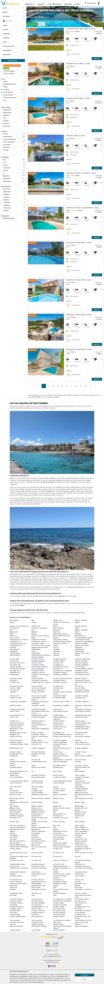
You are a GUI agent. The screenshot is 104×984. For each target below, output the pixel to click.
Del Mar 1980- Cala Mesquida (40, 728)
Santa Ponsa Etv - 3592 (38, 885)
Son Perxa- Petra (36, 908)
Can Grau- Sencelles (37, 668)
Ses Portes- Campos (81, 893)
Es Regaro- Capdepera (38, 748)
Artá (32, 630)
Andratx (55, 626)
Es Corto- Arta (79, 734)
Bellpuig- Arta (14, 632)
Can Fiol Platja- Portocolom (39, 667)
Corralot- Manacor (80, 725)
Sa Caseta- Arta (36, 856)
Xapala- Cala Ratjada (81, 926)
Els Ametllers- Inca (58, 732)
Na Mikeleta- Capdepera (17, 816)
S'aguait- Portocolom (59, 845)
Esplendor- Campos (59, 754)
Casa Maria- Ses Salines (38, 709)
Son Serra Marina (80, 912)
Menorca (53, 478)
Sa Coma (77, 856)
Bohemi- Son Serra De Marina (40, 636)
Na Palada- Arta (36, 816)
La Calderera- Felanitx (59, 777)
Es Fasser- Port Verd (16, 736)
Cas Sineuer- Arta (80, 697)
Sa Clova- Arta (57, 856)
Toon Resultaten (13, 60)
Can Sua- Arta (79, 686)
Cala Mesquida (35, 649)
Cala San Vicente (15, 653)
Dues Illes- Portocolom (81, 728)
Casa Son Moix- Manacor (60, 711)
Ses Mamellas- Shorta (16, 893)
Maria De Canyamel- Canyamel (40, 798)
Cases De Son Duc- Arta (17, 715)
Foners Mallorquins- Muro (39, 761)
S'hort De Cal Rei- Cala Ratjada (19, 847)
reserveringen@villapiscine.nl (52, 956)
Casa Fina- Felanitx (15, 705)
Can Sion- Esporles (37, 686)
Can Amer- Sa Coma (37, 659)
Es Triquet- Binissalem (38, 752)
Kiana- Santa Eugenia (16, 777)
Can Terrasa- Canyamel (38, 688)
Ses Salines (13, 895)
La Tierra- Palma (80, 781)
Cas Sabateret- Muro (59, 697)
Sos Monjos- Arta (80, 914)
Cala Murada (13, 651)
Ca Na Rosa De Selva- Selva (18, 643)
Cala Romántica (79, 651)
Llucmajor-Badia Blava (81, 788)
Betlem (77, 632)
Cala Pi (33, 651)
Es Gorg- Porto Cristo (16, 740)
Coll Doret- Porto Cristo (17, 723)
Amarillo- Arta (35, 626)
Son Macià (78, 905)
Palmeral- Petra (14, 821)
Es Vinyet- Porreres (81, 752)
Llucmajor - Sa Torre (59, 788)
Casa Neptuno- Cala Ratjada (83, 709)
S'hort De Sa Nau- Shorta (39, 847)
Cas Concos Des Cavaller (39, 696)
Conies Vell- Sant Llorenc (39, 725)
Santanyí (77, 885)
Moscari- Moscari (15, 812)
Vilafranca (78, 924)
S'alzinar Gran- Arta (81, 845)
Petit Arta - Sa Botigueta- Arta (40, 827)
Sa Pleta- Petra (35, 872)
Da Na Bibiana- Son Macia (82, 727)
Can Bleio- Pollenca (59, 661)
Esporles (77, 754)
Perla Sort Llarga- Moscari (18, 827)
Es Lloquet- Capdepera (60, 740)
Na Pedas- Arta (57, 816)
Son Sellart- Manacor (37, 912)
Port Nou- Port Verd (81, 833)
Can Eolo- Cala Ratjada (82, 665)
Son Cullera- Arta (80, 901)
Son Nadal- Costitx (15, 908)
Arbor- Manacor (14, 628)
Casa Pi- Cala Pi (14, 711)
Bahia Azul (56, 630)
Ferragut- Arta (35, 759)
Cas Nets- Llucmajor (16, 697)
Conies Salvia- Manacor (17, 725)
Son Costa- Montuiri (37, 901)
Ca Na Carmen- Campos (60, 639)
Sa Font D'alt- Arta (58, 864)
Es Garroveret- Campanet (82, 736)
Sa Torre (34, 876)
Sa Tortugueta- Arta (16, 879)
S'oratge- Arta (57, 848)
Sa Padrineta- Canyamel (82, 866)
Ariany (77, 628)
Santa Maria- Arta (80, 883)
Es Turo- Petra (57, 752)
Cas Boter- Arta (14, 696)
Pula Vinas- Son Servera (38, 841)
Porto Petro (78, 837)
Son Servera (35, 914)
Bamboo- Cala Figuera (81, 630)
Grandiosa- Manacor (16, 767)
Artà (11, 630)
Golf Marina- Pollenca (59, 765)
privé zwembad (19, 605)
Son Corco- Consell (15, 901)
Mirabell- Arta (57, 806)
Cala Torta (56, 653)
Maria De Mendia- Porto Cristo (84, 798)
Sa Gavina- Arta (14, 866)
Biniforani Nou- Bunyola (60, 634)
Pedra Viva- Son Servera (17, 825)
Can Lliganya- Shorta (37, 670)
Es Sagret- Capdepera (81, 748)
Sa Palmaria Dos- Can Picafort (19, 868)
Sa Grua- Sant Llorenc (38, 866)
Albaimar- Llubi (57, 620)
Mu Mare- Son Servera (38, 812)
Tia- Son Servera (15, 920)
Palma (76, 817)
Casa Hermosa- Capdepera (61, 705)
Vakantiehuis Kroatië (52, 962)
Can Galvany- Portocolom (60, 667)
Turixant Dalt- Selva (37, 922)
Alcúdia (33, 622)
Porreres (12, 833)
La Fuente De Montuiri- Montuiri (62, 781)
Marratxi (55, 802)
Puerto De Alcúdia (58, 839)
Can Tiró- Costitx (80, 688)
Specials (41, 4)
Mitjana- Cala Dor (15, 808)
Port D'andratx (57, 833)
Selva (54, 887)
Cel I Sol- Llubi (14, 717)
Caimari (55, 645)
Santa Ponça (13, 885)
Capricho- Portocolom (38, 692)
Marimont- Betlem (36, 802)
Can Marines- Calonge (60, 672)
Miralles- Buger (79, 806)
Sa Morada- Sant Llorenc (60, 866)
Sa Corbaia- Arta (36, 860)
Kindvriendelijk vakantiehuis (52, 960)
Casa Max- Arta (58, 709)
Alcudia (12, 622)
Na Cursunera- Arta (37, 814)
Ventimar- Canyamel (37, 924)
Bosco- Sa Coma (15, 637)
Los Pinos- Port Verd (16, 792)
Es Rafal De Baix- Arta (16, 748)
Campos (77, 655)
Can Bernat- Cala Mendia (82, 659)
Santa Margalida (36, 883)
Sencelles (13, 889)
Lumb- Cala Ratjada (37, 792)
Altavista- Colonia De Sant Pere (19, 626)
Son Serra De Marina (59, 912)
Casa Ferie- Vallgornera (82, 701)
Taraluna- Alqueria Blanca (18, 916)
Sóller (23, 500)
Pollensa (12, 831)
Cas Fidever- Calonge (81, 696)
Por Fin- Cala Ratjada (81, 831)
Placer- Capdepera (80, 827)
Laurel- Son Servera (16, 783)
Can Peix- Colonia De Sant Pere (62, 678)
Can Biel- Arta (14, 661)
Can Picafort (13, 680)
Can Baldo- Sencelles (59, 659)
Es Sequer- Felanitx (15, 752)
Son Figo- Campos (58, 903)
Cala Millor (56, 649)
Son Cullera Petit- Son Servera (62, 901)
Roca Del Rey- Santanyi (60, 843)
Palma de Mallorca (49, 482)
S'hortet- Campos (15, 848)
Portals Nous (79, 835)
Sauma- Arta (13, 887)
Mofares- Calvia (36, 808)
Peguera (34, 825)
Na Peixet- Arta (79, 816)
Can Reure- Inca (14, 682)
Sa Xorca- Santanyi (15, 881)
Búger (33, 637)
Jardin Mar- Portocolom (38, 775)
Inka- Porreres (57, 771)
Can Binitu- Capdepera (38, 661)
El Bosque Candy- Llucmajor (18, 732)
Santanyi (55, 885)
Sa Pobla (55, 872)
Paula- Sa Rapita (80, 821)
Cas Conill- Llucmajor (59, 696)
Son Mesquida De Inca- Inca (39, 907)
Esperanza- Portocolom (38, 754)
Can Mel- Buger (14, 674)
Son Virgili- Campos (59, 914)
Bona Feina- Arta (80, 636)
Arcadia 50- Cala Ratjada (39, 628)
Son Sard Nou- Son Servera (83, 910)
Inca (32, 771)
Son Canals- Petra (36, 899)
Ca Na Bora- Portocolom (38, 639)
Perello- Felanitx (80, 825)
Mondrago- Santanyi (16, 810)
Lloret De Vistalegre (37, 786)
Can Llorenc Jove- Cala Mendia (62, 670)
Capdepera (49, 491)
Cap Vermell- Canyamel (82, 690)
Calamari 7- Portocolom (82, 653)
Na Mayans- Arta (80, 814)
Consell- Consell (58, 725)
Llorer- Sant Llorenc (16, 786)
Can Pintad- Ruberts (59, 680)
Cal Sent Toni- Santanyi (82, 645)
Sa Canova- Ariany (37, 852)
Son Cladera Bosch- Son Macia (62, 899)
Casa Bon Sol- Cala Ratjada (18, 701)
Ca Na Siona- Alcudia (37, 643)
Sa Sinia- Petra (79, 874)
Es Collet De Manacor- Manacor (62, 734)
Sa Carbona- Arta (58, 852)
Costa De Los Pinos (15, 727)
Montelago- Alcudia (37, 810)
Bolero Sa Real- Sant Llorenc (61, 636)
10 (86, 386)
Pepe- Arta (56, 825)
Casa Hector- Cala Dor (38, 705)
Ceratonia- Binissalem (38, 717)
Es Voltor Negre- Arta (16, 754)
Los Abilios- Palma (36, 790)
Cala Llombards (14, 649)
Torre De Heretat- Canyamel (61, 920)
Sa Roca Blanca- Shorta (38, 874)
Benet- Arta (56, 632)
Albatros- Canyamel (81, 620)
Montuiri (55, 810)
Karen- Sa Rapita (80, 775)
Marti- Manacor (14, 806)
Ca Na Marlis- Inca (15, 641)
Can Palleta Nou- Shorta (82, 674)
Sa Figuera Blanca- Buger (17, 864)
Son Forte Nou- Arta (81, 903)
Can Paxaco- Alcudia (16, 678)
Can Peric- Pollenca (81, 678)
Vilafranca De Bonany (16, 926)
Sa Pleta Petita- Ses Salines (18, 872)
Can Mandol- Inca (15, 672)
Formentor (78, 761)
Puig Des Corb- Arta (81, 839)
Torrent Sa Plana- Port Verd (83, 920)
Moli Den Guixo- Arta (81, 808)
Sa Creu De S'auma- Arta (60, 860)
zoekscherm (61, 596)
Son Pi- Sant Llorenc (59, 908)
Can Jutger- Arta (15, 670)
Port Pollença (14, 835)
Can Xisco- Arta (14, 690)
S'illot (33, 848)
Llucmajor (34, 788)
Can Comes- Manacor (81, 663)
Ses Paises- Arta (36, 893)
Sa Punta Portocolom (81, 872)
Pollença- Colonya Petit (82, 829)
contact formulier (35, 397)
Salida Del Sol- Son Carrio (39, 881)
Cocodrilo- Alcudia (58, 721)
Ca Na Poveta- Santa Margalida (84, 641)
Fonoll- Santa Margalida (60, 761)
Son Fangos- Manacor (16, 903)
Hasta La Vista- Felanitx (38, 767)
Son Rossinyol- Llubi (59, 910)
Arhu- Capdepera (58, 628)
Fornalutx (30, 500)
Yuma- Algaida (35, 930)
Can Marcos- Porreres (38, 672)
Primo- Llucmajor (36, 839)
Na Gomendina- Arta (59, 814)
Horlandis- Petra (58, 767)
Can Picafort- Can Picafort (39, 680)
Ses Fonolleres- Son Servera (83, 889)
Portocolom (13, 839)
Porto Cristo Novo (58, 837)
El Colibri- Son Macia (37, 732)
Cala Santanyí (35, 653)
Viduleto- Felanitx (58, 924)
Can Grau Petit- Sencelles (17, 668)
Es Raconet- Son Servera (82, 744)
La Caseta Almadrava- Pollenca (19, 781)
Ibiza (46, 478)
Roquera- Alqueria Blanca (17, 845)
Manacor (56, 792)
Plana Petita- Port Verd (16, 829)
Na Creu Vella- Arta (15, 814)
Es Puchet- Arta (36, 744)
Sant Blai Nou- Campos (60, 881)
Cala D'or (69, 493)
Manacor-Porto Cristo (81, 792)
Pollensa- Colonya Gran (38, 831)
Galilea (33, 765)
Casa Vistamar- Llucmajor (82, 711)
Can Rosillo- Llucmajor (16, 686)
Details (84, 979)
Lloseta (55, 786)
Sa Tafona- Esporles (16, 876)
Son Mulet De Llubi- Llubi (82, 907)
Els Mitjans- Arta (15, 734)
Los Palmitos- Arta (80, 790)
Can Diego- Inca (58, 665)
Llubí (11, 788)
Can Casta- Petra (36, 663)
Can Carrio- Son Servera (17, 663)
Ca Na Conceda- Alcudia (82, 639)
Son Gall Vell (13, 905)
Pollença (55, 829)
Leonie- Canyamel (58, 783)
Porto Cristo (20, 491)
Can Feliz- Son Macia (16, 667)
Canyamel (56, 690)
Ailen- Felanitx (14, 620)
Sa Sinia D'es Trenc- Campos (62, 874)
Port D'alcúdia (35, 833)
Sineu (33, 895)
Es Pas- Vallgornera (81, 742)
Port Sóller (34, 835)
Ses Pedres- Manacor (59, 893)
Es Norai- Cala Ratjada (60, 742)
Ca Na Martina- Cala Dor (38, 641)
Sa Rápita (12, 874)
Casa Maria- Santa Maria (17, 709)
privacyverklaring (38, 982)
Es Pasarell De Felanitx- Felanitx (19, 744)
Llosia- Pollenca (79, 786)
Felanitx (12, 759)
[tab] (32, 24)
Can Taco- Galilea (15, 688)
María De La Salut (58, 798)
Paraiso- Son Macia (59, 821)
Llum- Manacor (14, 790)
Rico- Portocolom (36, 843)
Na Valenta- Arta (15, 817)
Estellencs (34, 756)
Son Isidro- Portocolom (60, 905)
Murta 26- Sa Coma (80, 812)
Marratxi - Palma (80, 802)
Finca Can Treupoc (80, 759)
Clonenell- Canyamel (81, 717)
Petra (54, 827)
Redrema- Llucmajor (81, 841)
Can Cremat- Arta (15, 665)
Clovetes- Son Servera (38, 721)
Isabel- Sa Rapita (80, 771)
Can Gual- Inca (57, 668)
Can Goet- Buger (80, 667)
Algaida (77, 622)
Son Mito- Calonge (58, 907)
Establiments (13, 756)
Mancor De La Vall (15, 794)
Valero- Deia (57, 922)
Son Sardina (13, 912)
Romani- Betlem (79, 843)
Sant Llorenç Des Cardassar (18, 883)
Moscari (77, 810)
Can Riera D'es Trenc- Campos (40, 682)
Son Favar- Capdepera (38, 903)
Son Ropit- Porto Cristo (38, 910)
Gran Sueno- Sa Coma (81, 765)
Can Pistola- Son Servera (82, 680)
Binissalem (78, 634)
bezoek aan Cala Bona (75, 587)
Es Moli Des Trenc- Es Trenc (39, 742)
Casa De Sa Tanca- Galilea (61, 701)
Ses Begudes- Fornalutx (38, 889)
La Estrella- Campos (37, 781)
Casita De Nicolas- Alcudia (39, 715)
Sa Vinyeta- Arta (58, 879)
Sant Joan (78, 881)
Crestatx (34, 727)
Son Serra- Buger (15, 914)
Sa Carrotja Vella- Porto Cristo (84, 852)
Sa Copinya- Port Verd (16, 860)
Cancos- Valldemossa (38, 690)
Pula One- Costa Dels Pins (17, 841)
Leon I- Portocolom (37, 783)
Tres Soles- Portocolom (17, 922)
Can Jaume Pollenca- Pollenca (84, 668)
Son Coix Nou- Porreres (82, 899)
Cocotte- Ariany (80, 721)
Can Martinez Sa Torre (81, 672)
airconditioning (75, 612)
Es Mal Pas (78, 740)
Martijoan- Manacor (37, 806)
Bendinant (34, 632)
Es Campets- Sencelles (38, 734)
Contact (77, 4)
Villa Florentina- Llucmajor (39, 926)
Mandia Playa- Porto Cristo (39, 794)
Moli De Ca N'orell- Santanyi (61, 808)
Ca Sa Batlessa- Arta (16, 645)
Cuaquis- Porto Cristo (59, 727)
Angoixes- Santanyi (81, 626)
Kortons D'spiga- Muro (38, 777)
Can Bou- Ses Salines (81, 661)
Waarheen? (29, 4)
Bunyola (55, 637)
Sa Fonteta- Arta (80, 864)
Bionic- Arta (13, 636)
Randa (55, 841)
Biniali (11, 634)
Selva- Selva (78, 887)
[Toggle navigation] (102, 3)
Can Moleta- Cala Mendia (60, 674)
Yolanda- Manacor (15, 930)
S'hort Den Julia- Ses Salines (61, 847)
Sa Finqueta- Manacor (38, 864)
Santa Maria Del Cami (59, 883)
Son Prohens (78, 908)
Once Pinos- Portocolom (60, 817)
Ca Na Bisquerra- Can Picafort (19, 639)
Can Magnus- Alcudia (81, 670)
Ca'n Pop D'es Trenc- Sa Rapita (40, 645)
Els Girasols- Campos (81, 732)
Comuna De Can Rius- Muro (83, 723)
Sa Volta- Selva (79, 879)
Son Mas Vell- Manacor (17, 907)
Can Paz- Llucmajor (37, 678)
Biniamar (34, 634)
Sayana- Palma (35, 887)
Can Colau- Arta (58, 663)
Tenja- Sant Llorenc (37, 916)
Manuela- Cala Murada (60, 794)
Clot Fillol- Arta (14, 721)
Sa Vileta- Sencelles (37, 879)
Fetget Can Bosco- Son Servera (62, 759)
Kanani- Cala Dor (58, 775)
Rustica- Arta (35, 845)
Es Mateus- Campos (16, 742)
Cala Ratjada (57, 651)
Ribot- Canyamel (15, 843)
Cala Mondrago (79, 649)
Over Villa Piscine (54, 4)
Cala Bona (13, 647)
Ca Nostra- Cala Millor (81, 643)
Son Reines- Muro (15, 910)
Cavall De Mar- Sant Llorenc (83, 715)
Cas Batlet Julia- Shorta (82, 692)
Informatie (68, 4)
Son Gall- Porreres (36, 905)
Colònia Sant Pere (36, 723)
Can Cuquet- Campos (37, 665)
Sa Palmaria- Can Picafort (39, 868)
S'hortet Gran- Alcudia (81, 847)
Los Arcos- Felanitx (59, 790)
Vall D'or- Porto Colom (81, 922)
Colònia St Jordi (58, 723)
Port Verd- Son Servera (60, 835)
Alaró (33, 620)
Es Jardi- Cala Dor (36, 740)
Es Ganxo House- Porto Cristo (62, 736)
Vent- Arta (13, 924)
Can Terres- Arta (58, 688)
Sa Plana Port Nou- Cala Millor (84, 868)
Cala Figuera (78, 647)
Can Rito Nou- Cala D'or (60, 682)
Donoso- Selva (57, 728)
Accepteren (84, 975)
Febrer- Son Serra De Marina (83, 756)
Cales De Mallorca (15, 655)
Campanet (56, 655)
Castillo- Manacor (58, 715)
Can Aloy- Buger (15, 659)
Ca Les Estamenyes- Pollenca (84, 637)
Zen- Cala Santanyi (59, 930)
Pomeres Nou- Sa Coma (60, 831)
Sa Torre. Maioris (80, 876)
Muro (54, 812)
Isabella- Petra (14, 775)
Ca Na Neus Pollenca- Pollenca (62, 641)
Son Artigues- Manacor (17, 899)
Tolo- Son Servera (36, 920)
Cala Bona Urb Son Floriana (39, 647)
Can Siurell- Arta (58, 686)
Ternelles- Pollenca (59, 916)
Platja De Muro (35, 829)
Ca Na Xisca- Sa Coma (60, 643)
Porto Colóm (13, 837)
